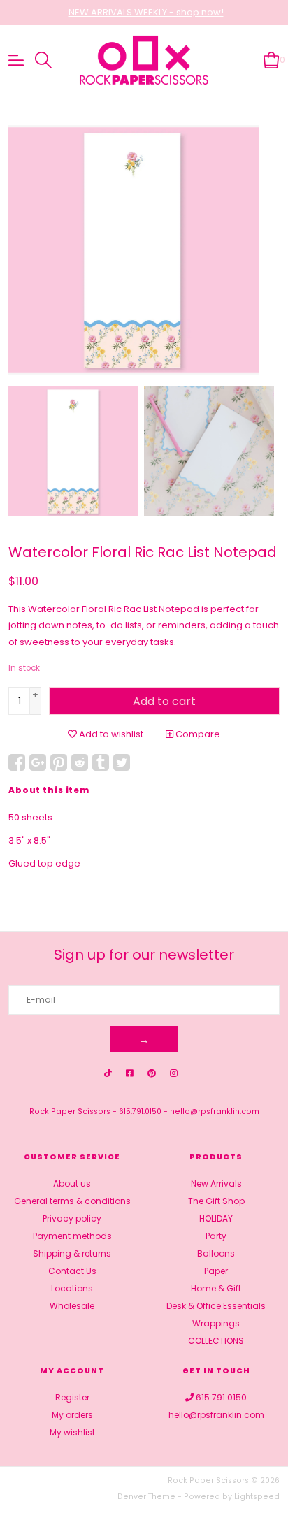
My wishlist (72, 1432)
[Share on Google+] (37, 762)
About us (72, 1183)
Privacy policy (72, 1218)
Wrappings (216, 1323)
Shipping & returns (72, 1253)
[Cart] (272, 59)
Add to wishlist (110, 734)
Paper (216, 1271)
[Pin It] (58, 762)
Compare (196, 734)
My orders (72, 1415)
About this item (48, 790)
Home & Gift (216, 1288)
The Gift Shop (216, 1201)
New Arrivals (216, 1183)
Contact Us (72, 1271)
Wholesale (72, 1306)
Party (216, 1236)
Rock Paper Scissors (69, 1111)
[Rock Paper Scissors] (144, 60)
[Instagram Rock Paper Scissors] (174, 1073)
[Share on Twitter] (121, 762)
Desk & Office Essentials (216, 1306)
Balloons (216, 1253)
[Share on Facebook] (16, 762)
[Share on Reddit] (79, 762)
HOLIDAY (216, 1218)
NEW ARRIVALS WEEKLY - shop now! (146, 12)
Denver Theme (146, 1496)
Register (72, 1397)
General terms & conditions (72, 1201)
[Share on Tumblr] (100, 762)
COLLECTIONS (216, 1341)
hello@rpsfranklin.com (214, 1111)
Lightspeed (257, 1496)
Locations (72, 1288)
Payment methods (72, 1236)
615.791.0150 (140, 1111)
